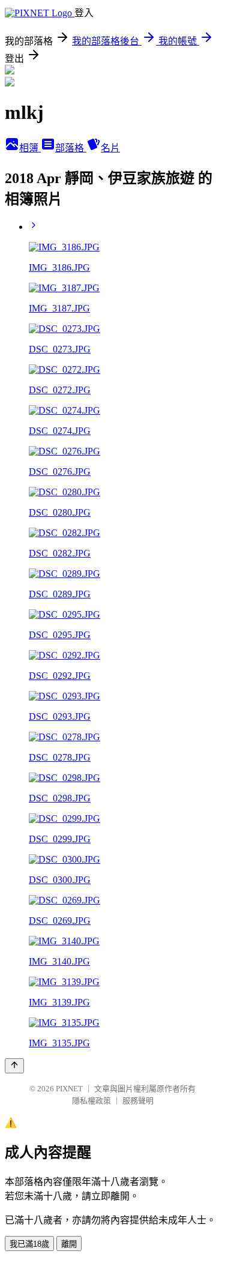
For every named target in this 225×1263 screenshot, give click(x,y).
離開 (69, 1244)
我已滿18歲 (29, 1244)
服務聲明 (138, 1100)
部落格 (70, 148)
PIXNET (69, 1088)
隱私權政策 (91, 1100)
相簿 (30, 148)
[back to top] (14, 1065)
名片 (110, 148)
